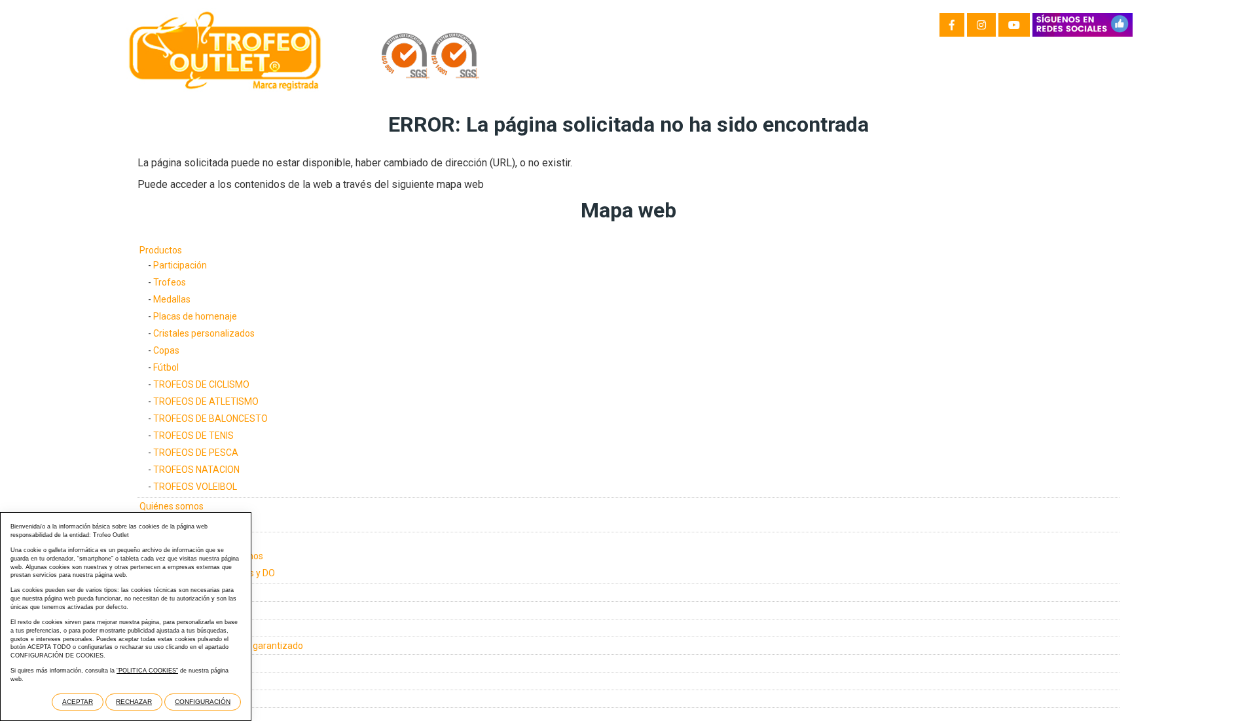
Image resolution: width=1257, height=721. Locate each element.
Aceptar (77, 701)
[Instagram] (981, 25)
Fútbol (166, 367)
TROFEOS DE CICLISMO (201, 384)
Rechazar (134, 701)
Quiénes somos (171, 506)
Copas (166, 350)
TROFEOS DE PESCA (195, 452)
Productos (160, 250)
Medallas (172, 299)
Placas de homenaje (195, 316)
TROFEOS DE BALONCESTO (210, 418)
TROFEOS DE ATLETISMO (206, 401)
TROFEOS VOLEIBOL (195, 486)
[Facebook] (951, 25)
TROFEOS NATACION (196, 469)
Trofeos (169, 282)
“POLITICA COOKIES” (147, 670)
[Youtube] (1014, 25)
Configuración (202, 701)
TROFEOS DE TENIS (193, 435)
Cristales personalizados (204, 333)
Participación (180, 265)
